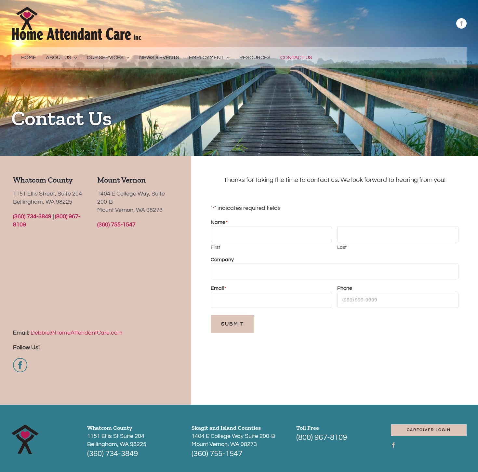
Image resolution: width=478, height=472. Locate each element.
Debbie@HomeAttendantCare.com (77, 333)
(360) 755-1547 (116, 225)
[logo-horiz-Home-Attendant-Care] (76, 9)
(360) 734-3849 (32, 216)
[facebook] (461, 23)
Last (342, 247)
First (215, 247)
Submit (232, 323)
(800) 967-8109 (321, 437)
